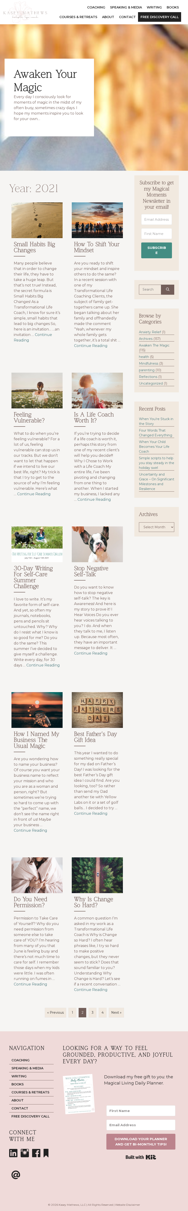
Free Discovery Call (160, 17)
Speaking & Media (126, 7)
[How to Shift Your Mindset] (97, 280)
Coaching (96, 7)
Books (173, 7)
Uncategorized (151, 383)
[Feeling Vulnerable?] (37, 442)
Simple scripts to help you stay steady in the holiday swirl (156, 463)
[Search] (167, 290)
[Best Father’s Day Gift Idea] (97, 768)
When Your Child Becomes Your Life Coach (154, 447)
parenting (147, 370)
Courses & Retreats (78, 17)
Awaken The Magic (154, 345)
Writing (154, 7)
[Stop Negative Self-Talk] (97, 602)
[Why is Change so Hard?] (97, 927)
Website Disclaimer (127, 1204)
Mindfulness (148, 363)
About (108, 17)
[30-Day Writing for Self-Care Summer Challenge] (37, 602)
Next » (116, 1012)
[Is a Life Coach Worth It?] (97, 442)
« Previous (55, 1012)
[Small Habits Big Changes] (37, 280)
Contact (127, 17)
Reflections (148, 377)
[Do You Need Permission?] (37, 927)
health (144, 357)
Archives (145, 339)
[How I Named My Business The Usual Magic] (37, 768)
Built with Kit (141, 1157)
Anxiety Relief (150, 332)
